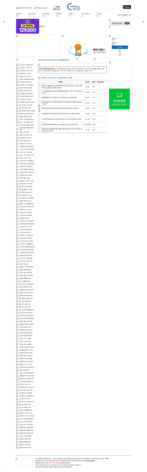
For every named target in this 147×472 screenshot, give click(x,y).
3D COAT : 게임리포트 (26, 65)
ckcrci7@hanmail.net (89, 461)
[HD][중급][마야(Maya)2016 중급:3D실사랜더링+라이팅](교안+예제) (61, 113)
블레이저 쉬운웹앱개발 (26, 204)
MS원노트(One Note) (25, 91)
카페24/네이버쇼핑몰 (25, 358)
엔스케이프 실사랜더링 (26, 284)
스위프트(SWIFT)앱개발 (26, 224)
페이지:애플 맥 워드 (25, 407)
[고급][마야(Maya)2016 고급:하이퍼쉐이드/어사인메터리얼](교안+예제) (61, 119)
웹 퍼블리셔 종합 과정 (26, 298)
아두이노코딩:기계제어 (26, 241)
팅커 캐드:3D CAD (25, 384)
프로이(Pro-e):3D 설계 (26, 424)
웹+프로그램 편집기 (25, 301)
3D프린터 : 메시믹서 (25, 68)
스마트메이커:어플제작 (26, 221)
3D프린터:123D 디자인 (26, 70)
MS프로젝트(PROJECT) (26, 96)
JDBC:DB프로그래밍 (25, 88)
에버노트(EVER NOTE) (26, 275)
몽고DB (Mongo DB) (25, 192)
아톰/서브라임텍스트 (25, 255)
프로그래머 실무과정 (25, 421)
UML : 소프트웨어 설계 (26, 122)
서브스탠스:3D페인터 (25, 212)
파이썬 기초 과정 (24, 399)
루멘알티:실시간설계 (25, 175)
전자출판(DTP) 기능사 (26, 350)
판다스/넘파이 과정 (25, 404)
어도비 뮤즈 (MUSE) (25, 272)
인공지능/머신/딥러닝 (25, 333)
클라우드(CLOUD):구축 (26, 378)
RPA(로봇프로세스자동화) (27, 111)
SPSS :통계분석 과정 (25, 116)
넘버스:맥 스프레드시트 (26, 155)
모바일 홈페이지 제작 (25, 189)
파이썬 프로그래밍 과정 (26, 401)
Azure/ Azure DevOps (25, 76)
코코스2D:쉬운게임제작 (26, 373)
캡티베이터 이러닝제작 (26, 361)
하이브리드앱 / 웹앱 (25, 436)
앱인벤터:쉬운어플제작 (26, 267)
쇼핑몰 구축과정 (24, 218)
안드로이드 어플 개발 (25, 258)
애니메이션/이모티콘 (25, 261)
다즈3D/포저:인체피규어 (26, 172)
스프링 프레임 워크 (25, 232)
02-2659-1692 (64, 461)
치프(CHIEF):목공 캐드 (26, 356)
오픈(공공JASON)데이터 (26, 290)
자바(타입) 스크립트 (25, 344)
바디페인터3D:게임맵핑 (26, 198)
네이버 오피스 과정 (25, 158)
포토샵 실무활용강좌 (25, 410)
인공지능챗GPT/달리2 (26, 335)
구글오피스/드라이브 (25, 143)
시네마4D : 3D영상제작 (26, 235)
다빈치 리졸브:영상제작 (26, 169)
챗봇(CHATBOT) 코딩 (26, 353)
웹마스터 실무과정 (25, 307)
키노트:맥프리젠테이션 (26, 381)
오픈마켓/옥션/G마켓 (25, 287)
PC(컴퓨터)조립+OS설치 (26, 102)
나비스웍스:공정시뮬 (25, 152)
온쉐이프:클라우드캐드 (26, 292)
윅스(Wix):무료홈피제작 (26, 310)
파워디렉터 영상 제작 (25, 390)
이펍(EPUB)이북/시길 (25, 330)
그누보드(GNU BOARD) (26, 149)
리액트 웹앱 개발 (24, 178)
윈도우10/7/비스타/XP (26, 313)
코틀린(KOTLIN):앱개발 (26, 376)
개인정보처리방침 (54, 463)
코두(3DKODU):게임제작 (27, 367)
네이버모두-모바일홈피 (26, 161)
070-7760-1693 (75, 461)
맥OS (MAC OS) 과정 (25, 184)
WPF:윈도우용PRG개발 (26, 125)
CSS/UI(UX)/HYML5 (25, 82)
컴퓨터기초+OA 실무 (25, 364)
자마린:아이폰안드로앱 (26, 347)
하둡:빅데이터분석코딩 (26, 433)
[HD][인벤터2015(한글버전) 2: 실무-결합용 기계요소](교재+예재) (60, 124)
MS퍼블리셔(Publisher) (26, 93)
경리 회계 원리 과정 (25, 138)
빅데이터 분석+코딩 (25, 209)
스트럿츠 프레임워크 (25, 229)
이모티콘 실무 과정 (25, 327)
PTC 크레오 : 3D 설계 (25, 105)
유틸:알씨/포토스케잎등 (26, 324)
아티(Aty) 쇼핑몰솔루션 (26, 244)
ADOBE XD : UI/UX (25, 73)
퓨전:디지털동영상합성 (26, 419)
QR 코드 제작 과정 (25, 108)
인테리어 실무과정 (25, 341)
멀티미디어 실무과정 (25, 186)
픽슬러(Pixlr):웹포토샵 (26, 430)
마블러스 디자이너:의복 (26, 181)
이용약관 (61, 463)
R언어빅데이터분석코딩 (26, 113)
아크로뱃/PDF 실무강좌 (26, 252)
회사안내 (67, 463)
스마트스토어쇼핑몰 (25, 215)
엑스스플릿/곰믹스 (25, 281)
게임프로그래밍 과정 (25, 135)
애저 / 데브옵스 (24, 264)
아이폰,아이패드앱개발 (26, 249)
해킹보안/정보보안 (25, 439)
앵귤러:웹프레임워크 (25, 270)
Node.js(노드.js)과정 (25, 99)
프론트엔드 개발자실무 (26, 427)
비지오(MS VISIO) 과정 (26, 206)
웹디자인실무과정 (24, 304)
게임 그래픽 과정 (24, 132)
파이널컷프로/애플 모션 (26, 396)
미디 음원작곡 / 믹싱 (25, 195)
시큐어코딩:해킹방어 (25, 238)
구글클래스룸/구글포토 (26, 146)
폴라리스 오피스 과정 (25, 413)
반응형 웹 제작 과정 (25, 201)
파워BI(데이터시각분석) (26, 387)
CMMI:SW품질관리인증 (26, 79)
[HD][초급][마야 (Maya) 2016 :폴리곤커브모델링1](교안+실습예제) (60, 108)
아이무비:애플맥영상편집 (27, 247)
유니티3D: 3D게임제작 (26, 315)
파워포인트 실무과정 (25, 393)
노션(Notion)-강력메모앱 (26, 163)
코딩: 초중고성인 (24, 370)
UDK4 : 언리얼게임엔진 (26, 119)
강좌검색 (127, 7)
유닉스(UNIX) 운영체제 (26, 318)
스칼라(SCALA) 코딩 (25, 227)
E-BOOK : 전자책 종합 (26, 85)
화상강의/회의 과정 (25, 447)
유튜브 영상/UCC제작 (26, 321)
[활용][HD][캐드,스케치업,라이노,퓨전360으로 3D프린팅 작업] (59, 97)
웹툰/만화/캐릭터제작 (25, 295)
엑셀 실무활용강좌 (25, 278)
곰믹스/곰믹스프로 (25, 141)
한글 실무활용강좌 (25, 442)
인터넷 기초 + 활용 (25, 338)
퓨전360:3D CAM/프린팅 (26, 416)
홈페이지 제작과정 (25, 444)
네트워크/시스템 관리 (25, 166)
